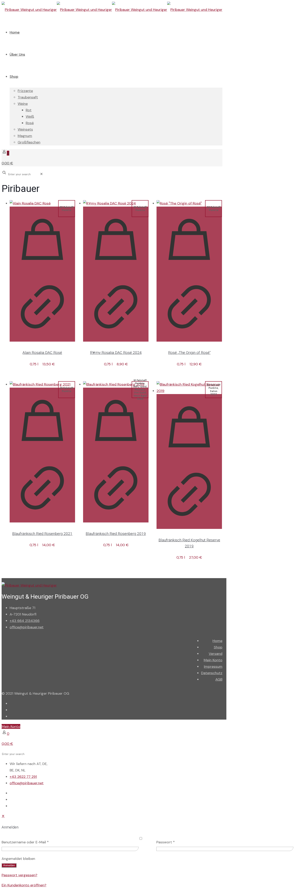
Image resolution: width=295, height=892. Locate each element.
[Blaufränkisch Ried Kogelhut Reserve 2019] (189, 387)
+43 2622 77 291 (23, 776)
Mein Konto (213, 660)
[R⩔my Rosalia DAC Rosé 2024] (116, 203)
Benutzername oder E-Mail (25, 842)
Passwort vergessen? (19, 875)
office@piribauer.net (27, 627)
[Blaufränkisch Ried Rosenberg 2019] (116, 384)
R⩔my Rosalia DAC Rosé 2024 (116, 352)
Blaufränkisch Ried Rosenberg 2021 (42, 533)
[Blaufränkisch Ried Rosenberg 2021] (42, 384)
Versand (215, 653)
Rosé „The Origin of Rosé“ (189, 352)
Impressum (213, 666)
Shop (218, 647)
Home (217, 640)
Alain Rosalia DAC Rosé (42, 352)
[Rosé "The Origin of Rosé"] (189, 203)
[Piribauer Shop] (112, 9)
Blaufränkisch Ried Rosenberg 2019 (116, 533)
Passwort (165, 842)
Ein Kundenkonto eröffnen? (24, 885)
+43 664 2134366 (25, 620)
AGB (218, 679)
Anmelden (9, 865)
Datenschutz (211, 673)
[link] (41, 174)
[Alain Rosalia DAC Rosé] (42, 203)
